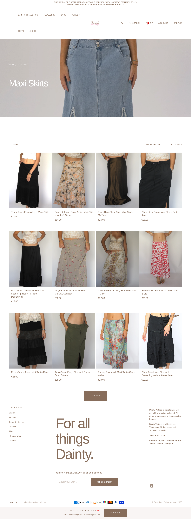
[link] (30, 180)
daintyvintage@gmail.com (34, 502)
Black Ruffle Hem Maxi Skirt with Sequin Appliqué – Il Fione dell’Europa (27, 293)
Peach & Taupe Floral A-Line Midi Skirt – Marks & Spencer (74, 213)
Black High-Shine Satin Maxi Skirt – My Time (115, 213)
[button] (135, 23)
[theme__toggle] (122, 23)
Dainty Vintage (170, 502)
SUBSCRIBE (115, 513)
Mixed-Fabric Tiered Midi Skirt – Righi (30, 372)
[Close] (188, 510)
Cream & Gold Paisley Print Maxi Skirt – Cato (117, 292)
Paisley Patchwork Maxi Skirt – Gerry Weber (116, 374)
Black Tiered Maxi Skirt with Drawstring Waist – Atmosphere (157, 374)
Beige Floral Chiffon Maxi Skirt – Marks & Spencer (71, 292)
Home (11, 65)
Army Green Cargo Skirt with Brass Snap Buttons (72, 374)
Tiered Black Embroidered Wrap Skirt (29, 212)
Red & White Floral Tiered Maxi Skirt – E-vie (160, 292)
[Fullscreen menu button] (10, 23)
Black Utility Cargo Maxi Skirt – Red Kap (159, 213)
